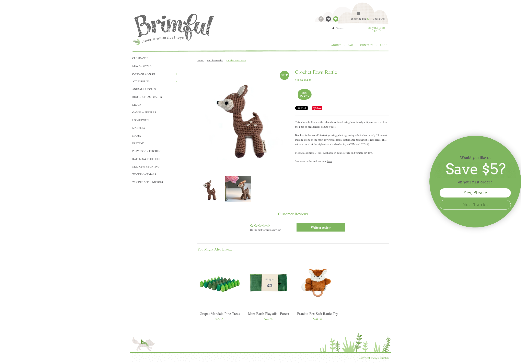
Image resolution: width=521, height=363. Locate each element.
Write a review (321, 227)
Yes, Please (475, 192)
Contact (366, 44)
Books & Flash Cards (147, 97)
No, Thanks (475, 204)
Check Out (379, 18)
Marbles (138, 128)
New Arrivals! (142, 66)
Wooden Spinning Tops (147, 182)
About (336, 44)
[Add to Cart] (304, 94)
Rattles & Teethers (146, 159)
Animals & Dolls (144, 89)
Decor (136, 104)
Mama (136, 135)
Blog (384, 44)
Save (319, 108)
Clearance (140, 58)
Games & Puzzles (144, 112)
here (329, 161)
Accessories (154, 81)
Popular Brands (154, 73)
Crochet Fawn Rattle (236, 60)
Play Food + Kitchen (146, 151)
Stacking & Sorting (145, 166)
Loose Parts (140, 120)
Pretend (138, 143)
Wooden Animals (144, 174)
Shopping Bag (360, 18)
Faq (350, 44)
